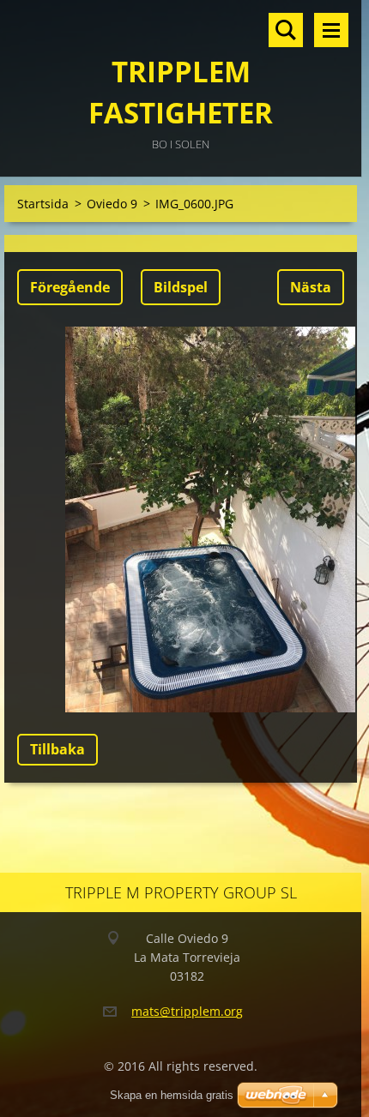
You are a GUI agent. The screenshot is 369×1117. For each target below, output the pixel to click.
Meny (331, 30)
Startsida (43, 203)
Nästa (310, 287)
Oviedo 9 (112, 203)
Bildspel (181, 287)
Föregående (70, 287)
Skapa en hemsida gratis (171, 1095)
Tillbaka (57, 749)
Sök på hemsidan (286, 30)
